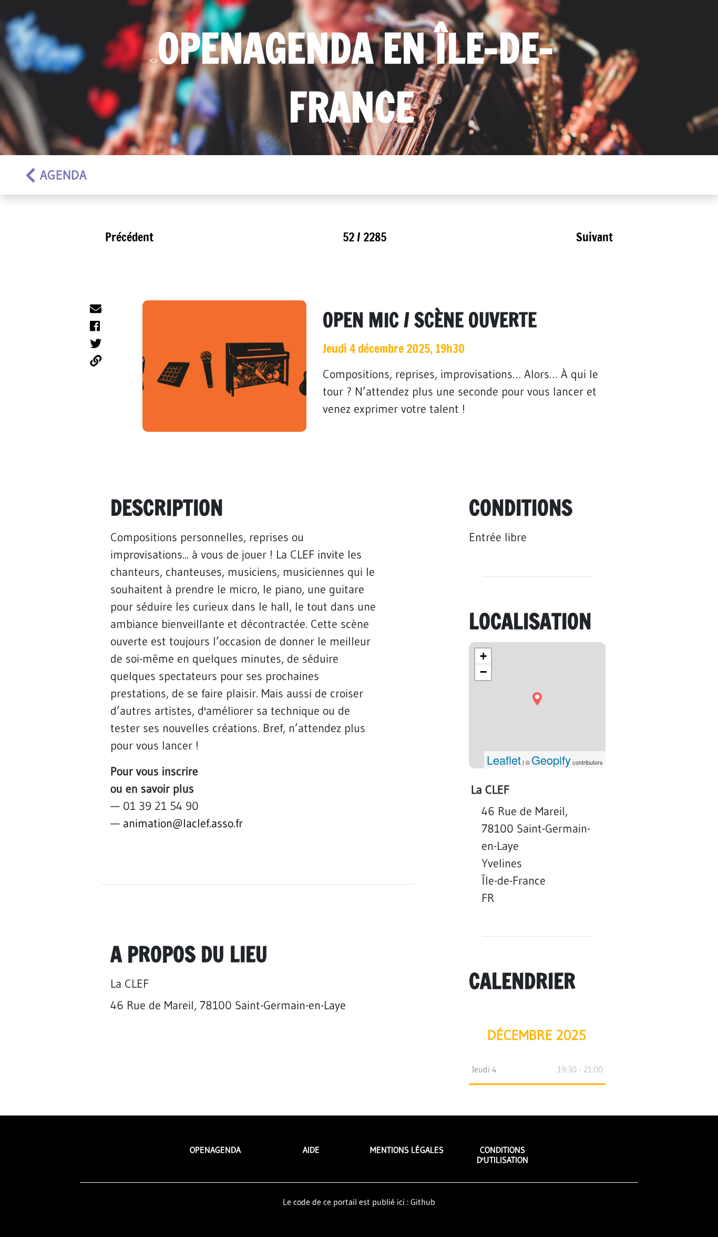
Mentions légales (407, 1149)
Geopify (551, 760)
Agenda (63, 174)
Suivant (594, 237)
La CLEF (129, 984)
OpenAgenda (215, 1149)
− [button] (483, 671)
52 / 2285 (364, 237)
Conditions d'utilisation (502, 1154)
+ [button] (483, 656)
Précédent (129, 237)
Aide (311, 1149)
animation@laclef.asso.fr (183, 823)
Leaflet (504, 760)
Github (423, 1202)
